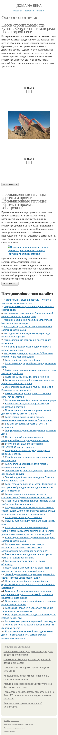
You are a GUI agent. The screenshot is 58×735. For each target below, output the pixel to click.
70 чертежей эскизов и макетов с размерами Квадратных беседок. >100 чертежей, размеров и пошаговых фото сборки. (27, 594)
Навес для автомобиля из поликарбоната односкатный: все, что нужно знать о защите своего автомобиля (28, 584)
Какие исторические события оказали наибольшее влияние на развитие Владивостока (27, 418)
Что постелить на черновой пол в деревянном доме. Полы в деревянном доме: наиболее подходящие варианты (27, 635)
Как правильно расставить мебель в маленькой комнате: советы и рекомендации (27, 314)
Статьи (40, 10)
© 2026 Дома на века (11, 721)
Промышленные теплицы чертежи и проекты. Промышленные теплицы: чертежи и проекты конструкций (24, 200)
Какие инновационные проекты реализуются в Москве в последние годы (27, 321)
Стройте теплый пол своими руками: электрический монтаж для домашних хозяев (25, 438)
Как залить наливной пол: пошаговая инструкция (30, 400)
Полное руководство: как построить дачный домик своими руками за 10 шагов (26, 412)
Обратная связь (9, 731)
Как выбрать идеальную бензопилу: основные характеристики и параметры (27, 609)
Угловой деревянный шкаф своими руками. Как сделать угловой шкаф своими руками (28, 576)
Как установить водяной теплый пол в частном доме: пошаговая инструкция (27, 381)
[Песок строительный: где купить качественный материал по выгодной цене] (29, 125)
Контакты (7, 725)
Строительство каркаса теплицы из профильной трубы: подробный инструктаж (28, 502)
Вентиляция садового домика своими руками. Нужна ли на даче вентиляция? (27, 556)
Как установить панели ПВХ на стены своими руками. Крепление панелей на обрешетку (26, 569)
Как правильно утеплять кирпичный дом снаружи (30, 621)
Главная (17, 10)
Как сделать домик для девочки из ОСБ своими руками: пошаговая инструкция (27, 355)
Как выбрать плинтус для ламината (23, 517)
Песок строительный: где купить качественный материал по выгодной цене (28, 28)
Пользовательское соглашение (22, 725)
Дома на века (29, 5)
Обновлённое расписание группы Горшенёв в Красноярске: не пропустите (27, 388)
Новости (29, 10)
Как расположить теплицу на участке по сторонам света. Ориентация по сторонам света (26, 495)
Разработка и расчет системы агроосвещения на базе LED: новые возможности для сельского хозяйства (29, 695)
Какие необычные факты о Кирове (23, 360)
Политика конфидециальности (14, 728)
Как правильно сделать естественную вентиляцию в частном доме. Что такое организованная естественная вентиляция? (24, 547)
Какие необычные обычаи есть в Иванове (27, 376)
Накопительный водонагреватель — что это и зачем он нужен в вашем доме (26, 301)
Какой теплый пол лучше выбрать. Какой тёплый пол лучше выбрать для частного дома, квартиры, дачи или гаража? (28, 487)
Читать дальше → (10, 184)
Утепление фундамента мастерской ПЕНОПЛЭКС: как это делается (22, 445)
